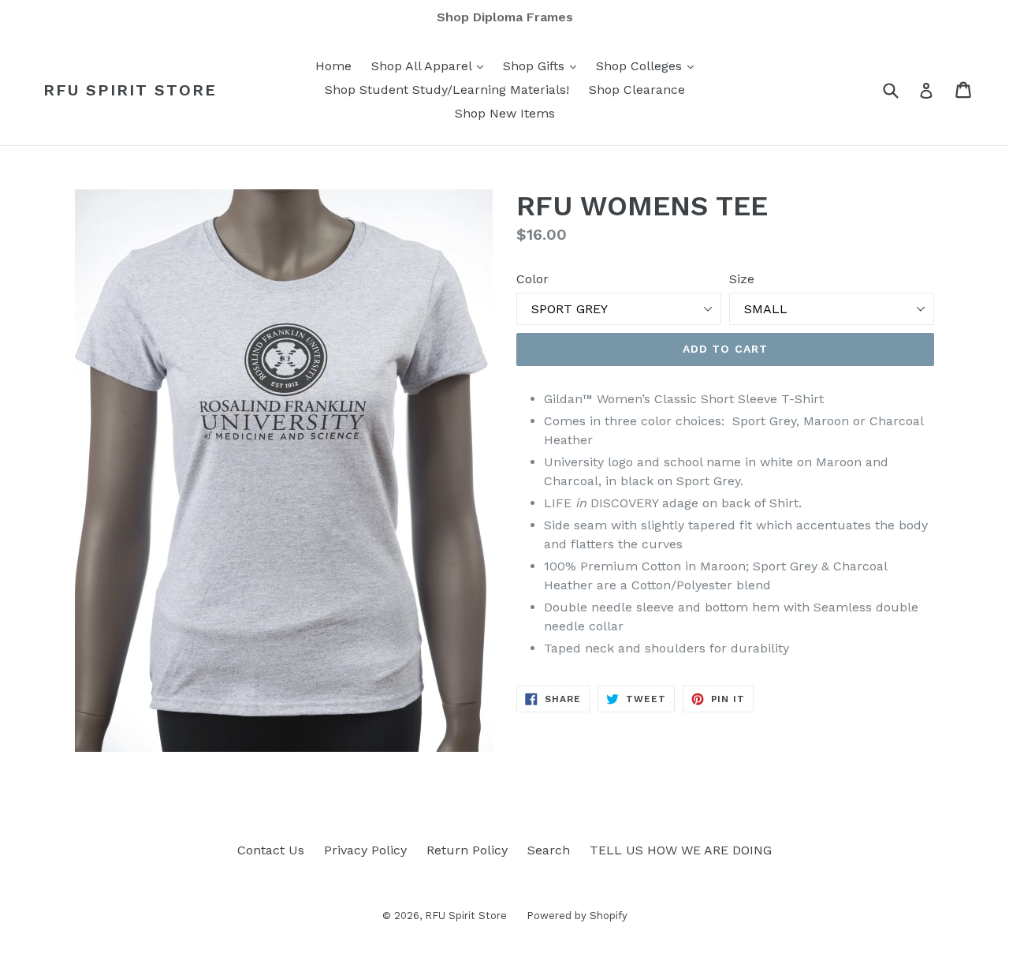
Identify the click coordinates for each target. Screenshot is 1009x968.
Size (741, 278)
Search (548, 850)
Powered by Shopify (577, 915)
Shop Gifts (543, 65)
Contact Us (270, 850)
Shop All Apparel (431, 65)
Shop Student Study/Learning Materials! (447, 89)
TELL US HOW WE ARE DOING (681, 850)
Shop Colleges (649, 65)
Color (532, 278)
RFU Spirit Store (130, 89)
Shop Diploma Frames (505, 16)
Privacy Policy (365, 850)
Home (333, 65)
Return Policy (467, 850)
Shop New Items (505, 113)
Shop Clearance (637, 89)
